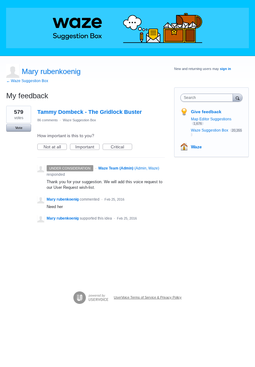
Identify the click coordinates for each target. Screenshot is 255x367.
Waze (196, 146)
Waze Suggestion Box (79, 120)
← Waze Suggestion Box (27, 81)
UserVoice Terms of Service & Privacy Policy (148, 297)
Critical (121, 147)
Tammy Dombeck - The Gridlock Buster (89, 112)
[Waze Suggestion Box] (127, 28)
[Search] (238, 97)
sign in (225, 69)
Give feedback (206, 111)
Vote (18, 128)
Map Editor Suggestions (211, 119)
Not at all (55, 147)
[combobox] (208, 97)
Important (87, 147)
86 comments (47, 120)
